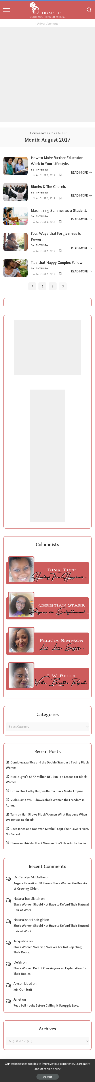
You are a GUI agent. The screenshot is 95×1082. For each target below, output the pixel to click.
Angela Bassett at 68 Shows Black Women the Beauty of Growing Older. (50, 886)
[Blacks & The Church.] (15, 192)
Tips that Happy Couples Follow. (57, 262)
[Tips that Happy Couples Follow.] (15, 268)
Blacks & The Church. (48, 186)
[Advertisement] (47, 74)
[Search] (89, 10)
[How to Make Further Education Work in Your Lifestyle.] (15, 166)
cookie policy (52, 1069)
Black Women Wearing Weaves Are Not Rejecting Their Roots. (47, 949)
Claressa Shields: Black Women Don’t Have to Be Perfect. (49, 843)
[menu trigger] (8, 10)
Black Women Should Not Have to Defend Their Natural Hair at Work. (51, 907)
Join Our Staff (22, 990)
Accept (47, 1076)
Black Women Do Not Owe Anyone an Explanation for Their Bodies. (50, 971)
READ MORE (79, 172)
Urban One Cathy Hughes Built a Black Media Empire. (47, 791)
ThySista (42, 169)
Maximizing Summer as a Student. (59, 210)
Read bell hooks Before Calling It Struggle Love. (46, 1005)
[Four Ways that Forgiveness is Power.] (15, 242)
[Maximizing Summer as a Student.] (15, 216)
